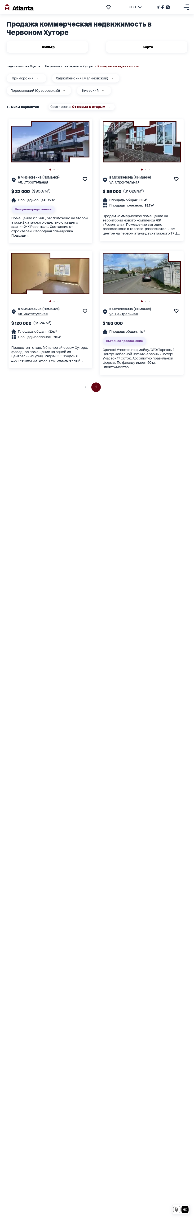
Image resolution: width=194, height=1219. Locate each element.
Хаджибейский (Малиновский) (82, 78)
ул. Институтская (33, 314)
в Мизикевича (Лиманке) (39, 177)
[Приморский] (38, 78)
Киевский (90, 90)
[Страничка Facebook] (162, 7)
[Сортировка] (109, 107)
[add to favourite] (108, 7)
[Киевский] (103, 90)
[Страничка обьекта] (13, 181)
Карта (148, 47)
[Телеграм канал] (158, 7)
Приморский (23, 78)
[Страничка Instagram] (167, 7)
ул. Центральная (123, 314)
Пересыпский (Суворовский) (35, 90)
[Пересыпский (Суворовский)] (64, 90)
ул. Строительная (33, 182)
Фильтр (48, 47)
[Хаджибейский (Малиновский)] (112, 78)
